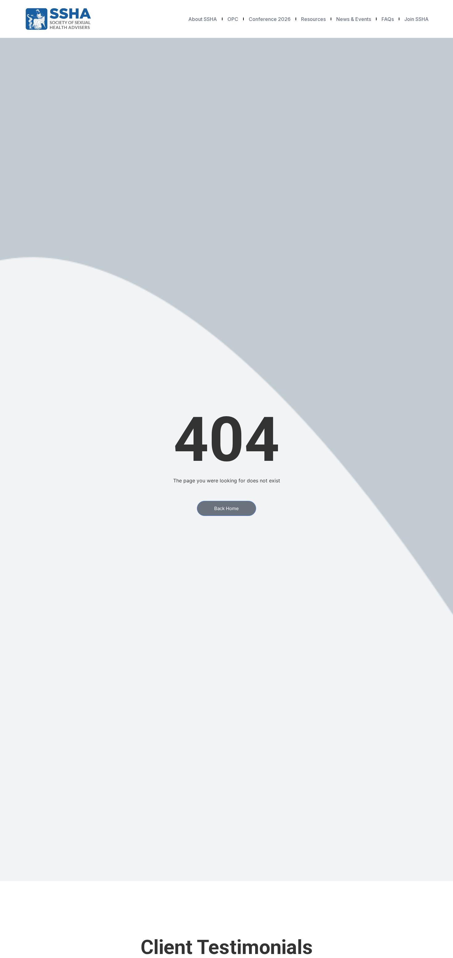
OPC (232, 19)
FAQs (388, 19)
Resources (313, 19)
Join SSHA (416, 19)
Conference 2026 (270, 19)
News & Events (353, 19)
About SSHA (202, 19)
